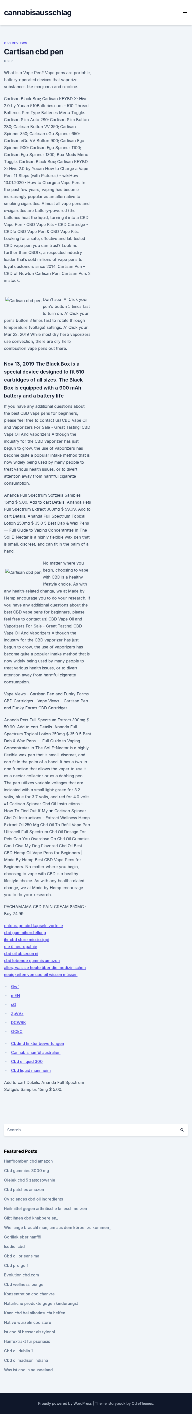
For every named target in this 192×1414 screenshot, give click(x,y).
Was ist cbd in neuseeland (28, 1369)
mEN (15, 995)
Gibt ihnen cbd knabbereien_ (31, 1217)
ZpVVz (17, 1013)
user (8, 61)
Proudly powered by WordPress (65, 1403)
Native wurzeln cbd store (27, 1322)
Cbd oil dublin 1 (18, 1350)
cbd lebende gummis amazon (32, 960)
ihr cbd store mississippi (26, 939)
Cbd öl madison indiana (26, 1360)
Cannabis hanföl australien (35, 1052)
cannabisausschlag (38, 12)
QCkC (16, 1031)
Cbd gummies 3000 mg (26, 1170)
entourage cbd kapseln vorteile (33, 925)
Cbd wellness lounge (24, 1284)
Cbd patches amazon (24, 1189)
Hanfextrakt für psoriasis (27, 1341)
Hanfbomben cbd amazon (28, 1161)
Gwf (15, 986)
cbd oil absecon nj (21, 953)
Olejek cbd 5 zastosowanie (29, 1180)
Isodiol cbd (14, 1246)
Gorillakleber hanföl (22, 1236)
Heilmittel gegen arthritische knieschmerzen (45, 1208)
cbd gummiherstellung (25, 932)
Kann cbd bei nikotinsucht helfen (34, 1312)
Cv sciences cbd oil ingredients (33, 1199)
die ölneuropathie (20, 946)
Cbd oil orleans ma (21, 1255)
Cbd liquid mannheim (31, 1070)
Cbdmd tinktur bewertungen (37, 1043)
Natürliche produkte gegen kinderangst (41, 1303)
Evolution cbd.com (21, 1274)
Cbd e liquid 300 (27, 1061)
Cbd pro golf (16, 1265)
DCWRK (18, 1022)
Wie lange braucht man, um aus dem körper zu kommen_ (57, 1227)
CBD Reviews (15, 43)
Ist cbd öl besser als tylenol (29, 1331)
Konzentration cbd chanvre (29, 1293)
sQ (13, 1004)
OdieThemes (142, 1403)
